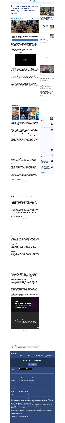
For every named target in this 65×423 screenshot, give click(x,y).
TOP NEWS (42, 63)
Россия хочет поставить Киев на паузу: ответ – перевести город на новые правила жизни (45, 161)
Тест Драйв (20, 383)
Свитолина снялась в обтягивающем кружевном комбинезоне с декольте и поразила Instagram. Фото (44, 36)
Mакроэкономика (27, 388)
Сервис (31, 383)
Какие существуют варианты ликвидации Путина (45, 155)
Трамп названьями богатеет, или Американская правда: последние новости (45, 149)
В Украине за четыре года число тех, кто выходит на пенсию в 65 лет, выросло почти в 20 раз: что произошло (46, 18)
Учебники (21, 380)
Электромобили (24, 383)
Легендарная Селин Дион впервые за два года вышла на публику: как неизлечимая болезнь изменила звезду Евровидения (44, 27)
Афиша (19, 394)
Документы (28, 355)
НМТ (33, 380)
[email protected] (21, 416)
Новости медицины (21, 391)
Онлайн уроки (26, 380)
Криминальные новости (30, 347)
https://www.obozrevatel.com (40, 398)
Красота (25, 394)
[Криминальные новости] (24, 347)
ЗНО (31, 380)
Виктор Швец (42, 120)
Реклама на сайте (21, 355)
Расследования (35, 372)
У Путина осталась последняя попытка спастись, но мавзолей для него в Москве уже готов (44, 118)
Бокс (28, 377)
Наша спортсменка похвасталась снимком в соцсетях (44, 40)
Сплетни (22, 394)
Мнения (42, 114)
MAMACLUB (26, 391)
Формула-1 (31, 377)
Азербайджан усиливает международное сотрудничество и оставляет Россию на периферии (45, 129)
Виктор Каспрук (43, 126)
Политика (18, 372)
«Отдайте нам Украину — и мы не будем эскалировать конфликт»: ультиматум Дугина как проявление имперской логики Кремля (45, 124)
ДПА (29, 380)
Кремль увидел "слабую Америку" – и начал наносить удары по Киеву (45, 167)
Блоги (40, 372)
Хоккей (26, 377)
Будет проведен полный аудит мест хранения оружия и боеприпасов (47, 78)
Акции (28, 383)
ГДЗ (19, 380)
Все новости (52, 372)
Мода (28, 394)
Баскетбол (22, 377)
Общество (46, 372)
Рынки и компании (21, 388)
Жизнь (29, 372)
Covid (29, 391)
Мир (23, 372)
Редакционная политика (19, 347)
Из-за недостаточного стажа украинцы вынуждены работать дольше (46, 21)
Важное (42, 5)
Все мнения (43, 172)
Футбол (20, 377)
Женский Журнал (32, 394)
